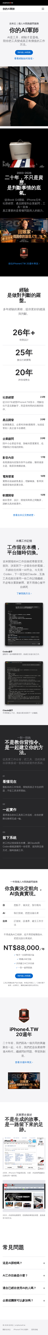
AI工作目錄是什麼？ (15, 1275)
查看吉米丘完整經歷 (23, 515)
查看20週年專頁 (23, 1062)
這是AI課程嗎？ (12, 1263)
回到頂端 (34, 1329)
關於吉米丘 (7, 1329)
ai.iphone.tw (8, 3)
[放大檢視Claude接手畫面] (24, 683)
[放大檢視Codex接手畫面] (24, 625)
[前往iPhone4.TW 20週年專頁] (24, 253)
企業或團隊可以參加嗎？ (18, 1300)
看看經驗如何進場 (23, 58)
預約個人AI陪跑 (24, 52)
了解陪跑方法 (23, 593)
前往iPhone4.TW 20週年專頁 (23, 263)
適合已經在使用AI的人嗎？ (19, 1288)
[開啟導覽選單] (43, 9)
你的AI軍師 (9, 9)
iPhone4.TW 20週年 (21, 1329)
